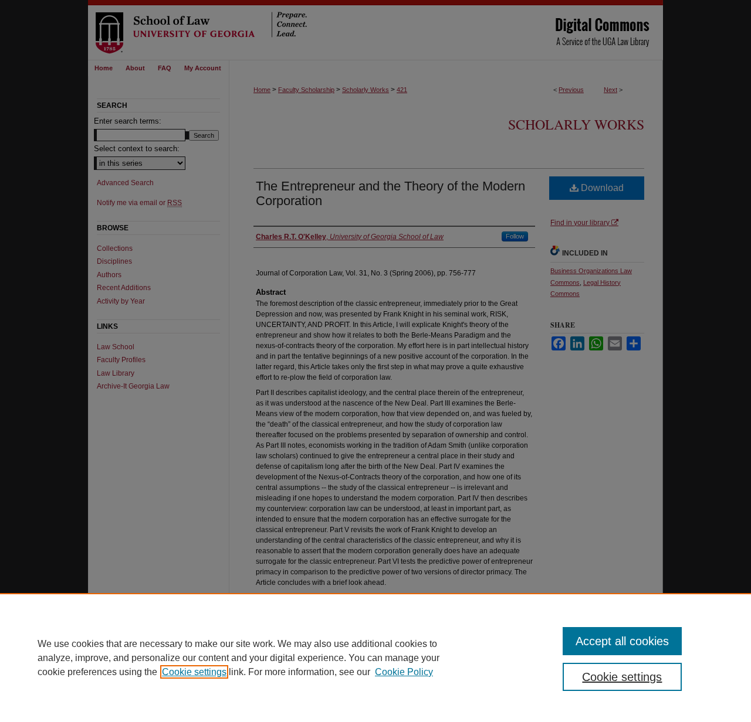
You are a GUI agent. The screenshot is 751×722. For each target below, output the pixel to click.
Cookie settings (194, 672)
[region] (375, 657)
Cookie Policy (404, 672)
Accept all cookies (622, 641)
